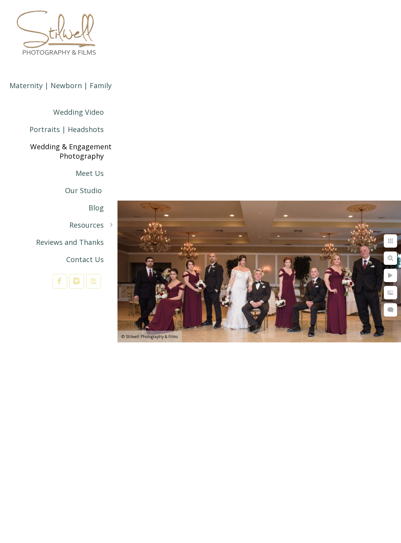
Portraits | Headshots (66, 129)
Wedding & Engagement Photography (71, 151)
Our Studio (84, 190)
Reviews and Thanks (70, 242)
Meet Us (90, 173)
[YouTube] (94, 281)
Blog (96, 207)
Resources (86, 225)
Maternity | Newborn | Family (60, 85)
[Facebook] (60, 281)
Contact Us (85, 259)
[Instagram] (77, 281)
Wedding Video (78, 112)
